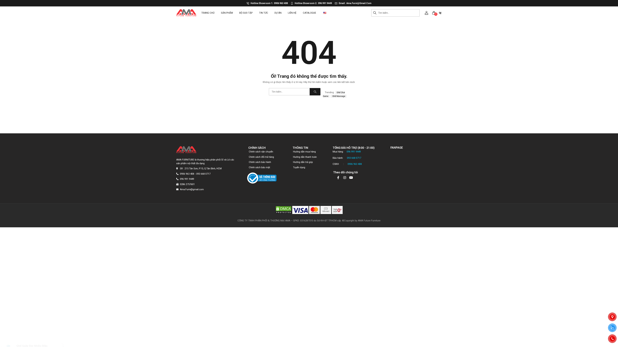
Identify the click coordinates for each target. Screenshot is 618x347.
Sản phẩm (227, 12)
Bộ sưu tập (246, 12)
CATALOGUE (309, 12)
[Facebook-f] (338, 177)
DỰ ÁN (278, 12)
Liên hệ (292, 12)
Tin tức (263, 12)
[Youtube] (351, 177)
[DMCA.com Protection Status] (284, 209)
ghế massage (338, 96)
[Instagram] (344, 177)
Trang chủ (208, 12)
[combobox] (399, 13)
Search (374, 13)
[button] (426, 13)
